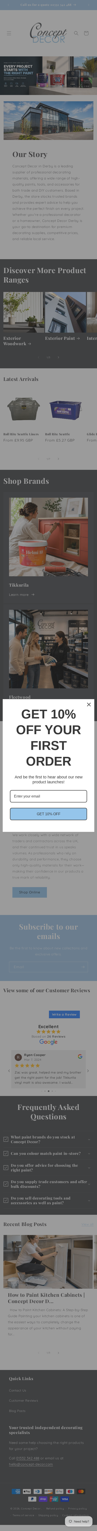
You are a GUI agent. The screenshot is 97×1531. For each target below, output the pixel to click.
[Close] (88, 704)
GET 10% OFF (48, 814)
